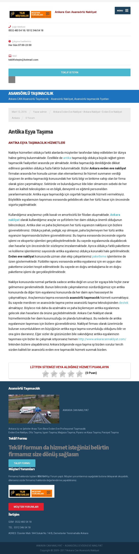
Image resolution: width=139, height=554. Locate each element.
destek (123, 302)
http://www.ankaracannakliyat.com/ (102, 339)
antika (67, 158)
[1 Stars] (45, 374)
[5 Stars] (79, 374)
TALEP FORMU (22, 463)
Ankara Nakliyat (91, 111)
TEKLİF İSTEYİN (69, 72)
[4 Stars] (71, 374)
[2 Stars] (54, 374)
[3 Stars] (62, 374)
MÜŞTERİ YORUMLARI (26, 506)
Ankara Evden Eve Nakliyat (67, 111)
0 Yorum (30, 118)
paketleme (99, 256)
